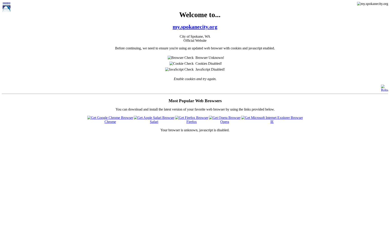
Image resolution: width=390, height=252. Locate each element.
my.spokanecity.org (195, 27)
